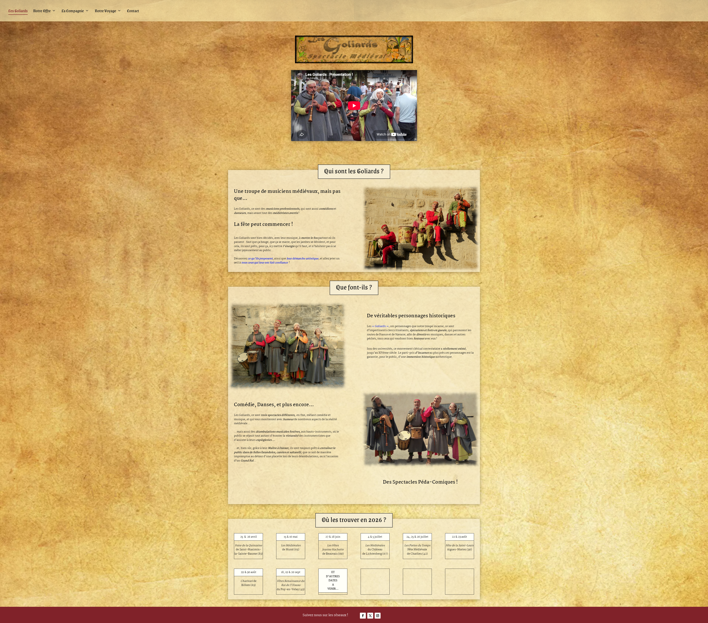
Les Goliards (18, 10)
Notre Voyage (105, 10)
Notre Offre (42, 10)
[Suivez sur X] (370, 616)
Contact (133, 10)
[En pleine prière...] (287, 390)
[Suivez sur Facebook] (363, 616)
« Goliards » (380, 326)
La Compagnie (73, 10)
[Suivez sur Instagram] (378, 616)
